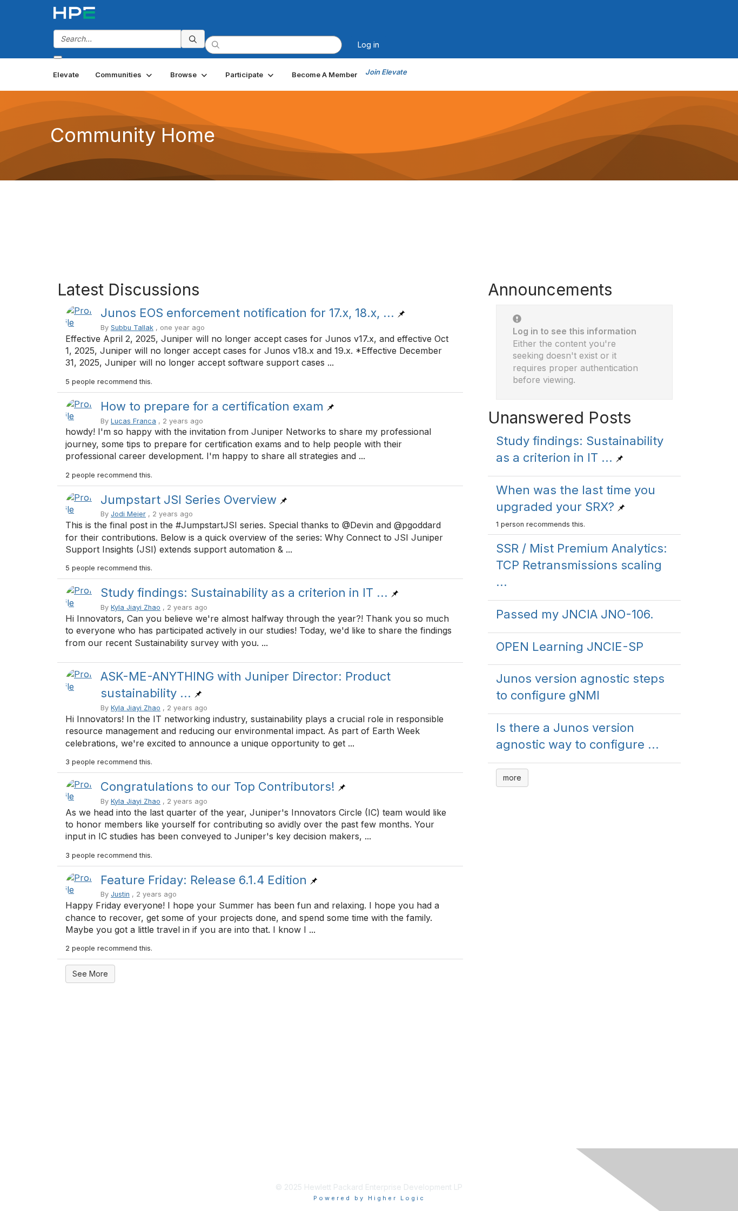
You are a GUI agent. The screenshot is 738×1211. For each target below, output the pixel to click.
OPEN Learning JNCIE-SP (569, 647)
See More (90, 973)
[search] (193, 39)
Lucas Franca (133, 421)
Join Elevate (386, 72)
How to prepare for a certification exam (212, 406)
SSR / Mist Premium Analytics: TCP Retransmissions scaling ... (581, 565)
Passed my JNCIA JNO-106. (575, 614)
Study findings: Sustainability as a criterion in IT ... (244, 593)
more (512, 777)
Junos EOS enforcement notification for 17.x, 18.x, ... (247, 313)
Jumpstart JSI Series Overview (188, 500)
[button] (124, 74)
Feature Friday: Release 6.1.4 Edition (203, 880)
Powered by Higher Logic (369, 1198)
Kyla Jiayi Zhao (135, 607)
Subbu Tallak (132, 328)
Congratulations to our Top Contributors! (217, 786)
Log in (368, 44)
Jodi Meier (128, 514)
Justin (120, 894)
